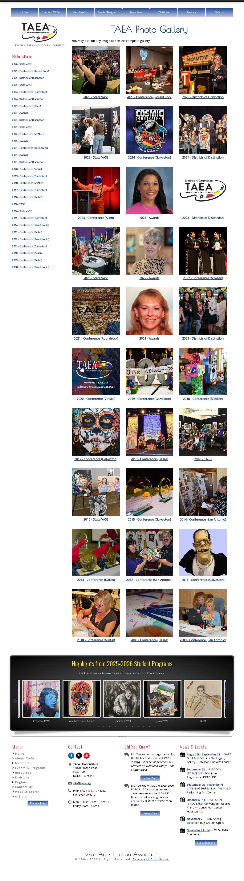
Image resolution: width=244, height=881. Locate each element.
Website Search (27, 791)
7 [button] (132, 726)
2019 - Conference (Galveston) (29, 176)
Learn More (150, 778)
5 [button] (121, 726)
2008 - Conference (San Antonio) (30, 267)
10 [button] (150, 726)
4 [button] (115, 726)
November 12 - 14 (198, 830)
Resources (135, 12)
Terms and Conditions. (151, 859)
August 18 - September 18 (203, 754)
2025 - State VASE (22, 85)
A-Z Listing (24, 796)
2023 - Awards (20, 113)
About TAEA (52, 12)
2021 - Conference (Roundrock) (30, 148)
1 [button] (98, 726)
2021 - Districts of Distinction (28, 162)
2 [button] (104, 726)
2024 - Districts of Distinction (28, 99)
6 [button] (127, 726)
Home (24, 12)
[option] (41, 700)
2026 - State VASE (22, 64)
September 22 (196, 769)
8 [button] (138, 726)
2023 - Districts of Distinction (28, 120)
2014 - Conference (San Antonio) (30, 225)
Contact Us (24, 787)
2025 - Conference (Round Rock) (30, 71)
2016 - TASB (18, 204)
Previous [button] (15, 701)
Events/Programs (108, 12)
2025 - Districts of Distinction (28, 78)
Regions (192, 12)
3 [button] (110, 726)
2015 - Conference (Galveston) (29, 218)
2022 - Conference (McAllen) (28, 134)
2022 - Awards (20, 141)
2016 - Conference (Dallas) (27, 197)
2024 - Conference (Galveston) (29, 92)
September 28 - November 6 (205, 784)
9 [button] (144, 726)
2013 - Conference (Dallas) (27, 232)
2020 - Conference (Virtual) (27, 169)
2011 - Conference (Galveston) (29, 246)
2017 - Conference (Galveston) (29, 190)
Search (219, 12)
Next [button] (229, 701)
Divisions (163, 12)
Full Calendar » (206, 842)
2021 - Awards (20, 155)
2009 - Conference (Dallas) (27, 260)
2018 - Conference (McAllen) (28, 183)
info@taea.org (82, 783)
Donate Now (38, 803)
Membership (80, 12)
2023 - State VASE (22, 127)
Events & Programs (30, 768)
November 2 (194, 819)
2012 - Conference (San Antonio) (30, 239)
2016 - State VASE (22, 211)
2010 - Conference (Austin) (27, 253)
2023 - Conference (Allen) (26, 106)
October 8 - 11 (196, 800)
